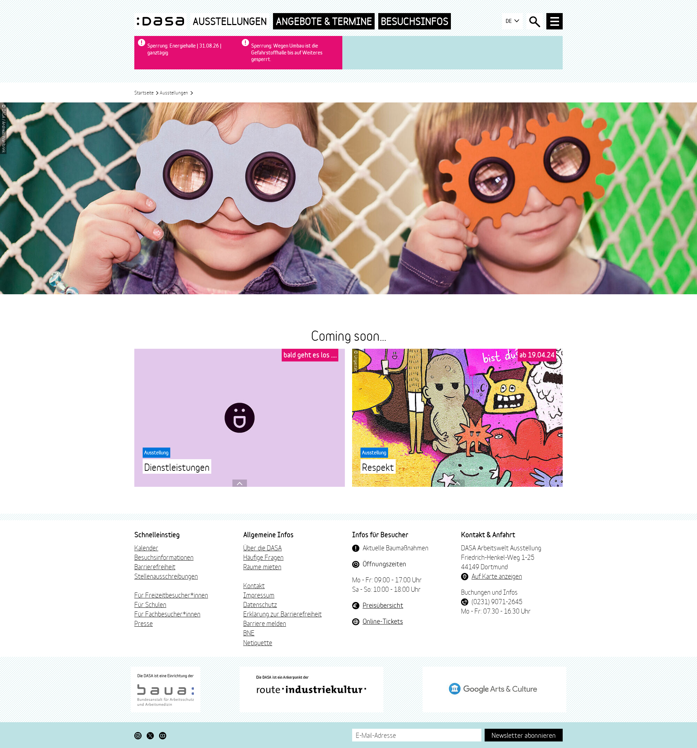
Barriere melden (264, 623)
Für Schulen (150, 604)
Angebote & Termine (324, 21)
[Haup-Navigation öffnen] (554, 21)
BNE (248, 632)
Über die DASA (262, 547)
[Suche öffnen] (534, 21)
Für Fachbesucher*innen (167, 613)
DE (509, 20)
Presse (143, 623)
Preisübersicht (383, 605)
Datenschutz (260, 604)
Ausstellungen (230, 21)
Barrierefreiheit (154, 566)
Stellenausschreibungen (166, 576)
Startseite (144, 92)
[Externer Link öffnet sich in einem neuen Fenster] (165, 689)
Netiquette (257, 642)
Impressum (258, 594)
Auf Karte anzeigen (497, 576)
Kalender (146, 547)
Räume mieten (262, 566)
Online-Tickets (383, 621)
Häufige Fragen (263, 557)
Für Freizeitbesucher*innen (171, 594)
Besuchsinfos (414, 21)
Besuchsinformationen (163, 557)
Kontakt (254, 585)
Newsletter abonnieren (524, 735)
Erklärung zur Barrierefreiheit (282, 613)
